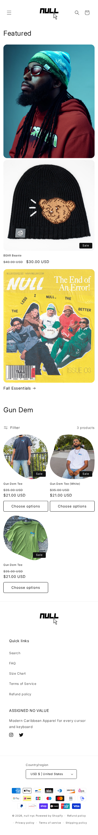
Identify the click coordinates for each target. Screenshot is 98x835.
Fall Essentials (17, 388)
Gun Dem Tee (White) (65, 483)
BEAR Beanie (12, 255)
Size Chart (17, 673)
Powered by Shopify (49, 815)
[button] (9, 13)
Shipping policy (76, 822)
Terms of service (50, 822)
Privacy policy (24, 822)
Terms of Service (22, 684)
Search (15, 653)
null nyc (29, 815)
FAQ (12, 663)
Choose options (25, 506)
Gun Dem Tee (13, 483)
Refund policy (20, 694)
